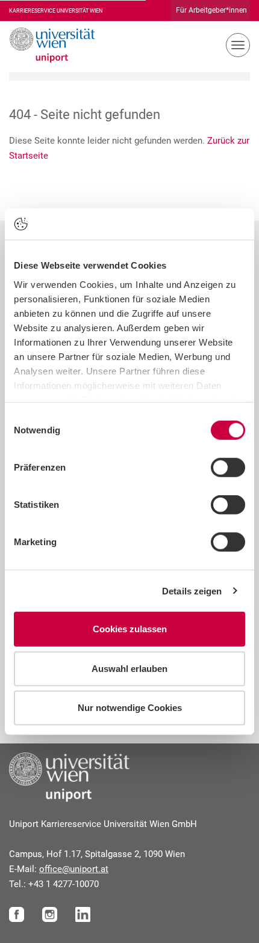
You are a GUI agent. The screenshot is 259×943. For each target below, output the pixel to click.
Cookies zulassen (130, 629)
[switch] (228, 467)
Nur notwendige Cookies (130, 708)
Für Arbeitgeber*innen (211, 10)
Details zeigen (192, 590)
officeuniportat (73, 869)
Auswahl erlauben (129, 668)
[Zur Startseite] (48, 45)
